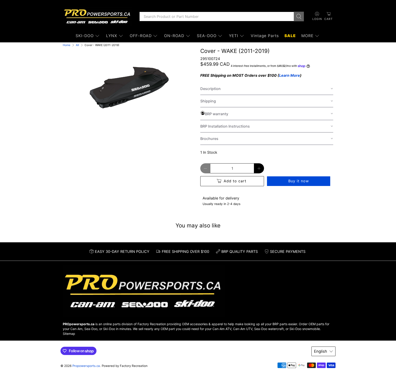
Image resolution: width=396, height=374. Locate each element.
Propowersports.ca (86, 366)
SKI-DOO (85, 35)
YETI (233, 35)
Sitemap (69, 334)
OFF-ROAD (141, 35)
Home (66, 45)
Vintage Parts (265, 35)
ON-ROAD (174, 35)
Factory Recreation (152, 324)
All (77, 45)
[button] (266, 89)
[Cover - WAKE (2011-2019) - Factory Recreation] (129, 88)
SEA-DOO (207, 35)
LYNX (111, 35)
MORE (307, 35)
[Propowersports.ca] (97, 16)
